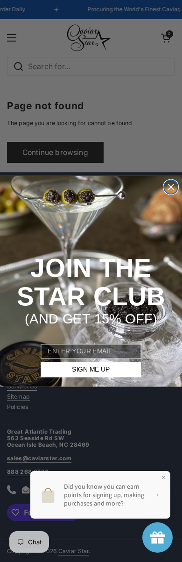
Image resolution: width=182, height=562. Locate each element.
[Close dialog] (171, 187)
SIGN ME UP (91, 369)
